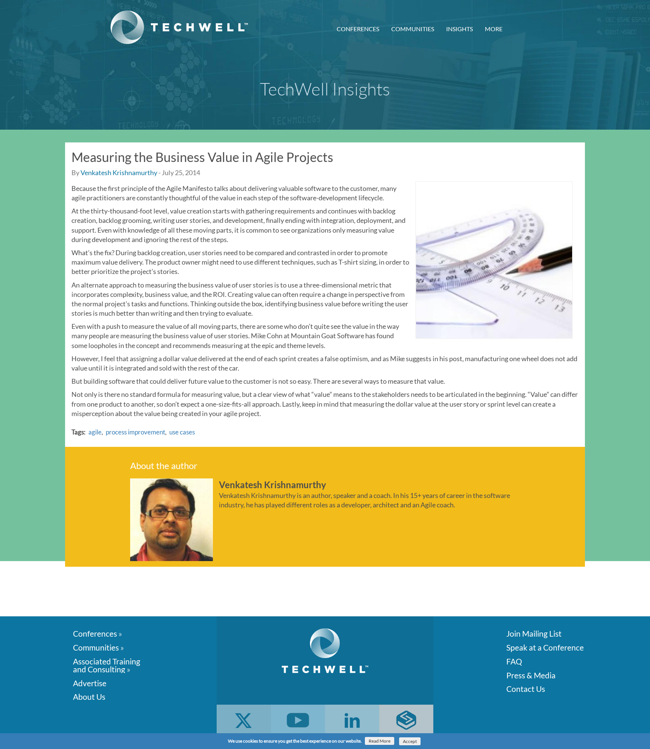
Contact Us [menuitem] (525, 688)
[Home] (182, 27)
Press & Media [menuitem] (531, 674)
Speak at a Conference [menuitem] (545, 647)
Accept (410, 741)
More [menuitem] (494, 28)
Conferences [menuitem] (358, 28)
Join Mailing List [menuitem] (534, 633)
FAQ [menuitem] (514, 661)
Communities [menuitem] (412, 28)
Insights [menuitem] (459, 28)
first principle (127, 188)
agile (95, 432)
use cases (182, 432)
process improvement (135, 432)
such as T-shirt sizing (346, 262)
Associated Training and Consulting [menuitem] (106, 665)
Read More (379, 741)
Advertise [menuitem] (89, 682)
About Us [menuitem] (89, 696)
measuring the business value (188, 285)
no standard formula (151, 394)
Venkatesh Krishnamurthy (118, 172)
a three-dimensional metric (338, 285)
